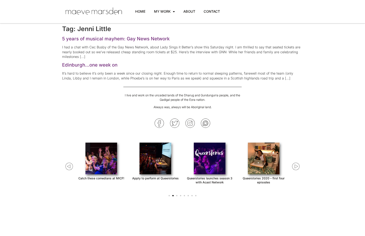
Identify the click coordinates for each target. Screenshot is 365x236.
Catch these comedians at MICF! (101, 178)
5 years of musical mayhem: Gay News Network (116, 38)
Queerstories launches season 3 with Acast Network (209, 180)
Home (140, 11)
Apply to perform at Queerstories (155, 178)
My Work (162, 11)
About (189, 11)
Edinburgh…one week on (89, 65)
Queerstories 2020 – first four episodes (264, 180)
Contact (212, 11)
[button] (169, 195)
